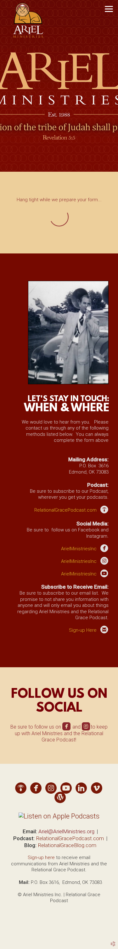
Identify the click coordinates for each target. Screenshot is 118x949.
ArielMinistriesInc (79, 561)
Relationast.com (65, 510)
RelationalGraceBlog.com (67, 845)
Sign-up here (41, 857)
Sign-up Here (83, 630)
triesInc (79, 549)
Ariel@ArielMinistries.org (66, 831)
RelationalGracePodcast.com (70, 838)
